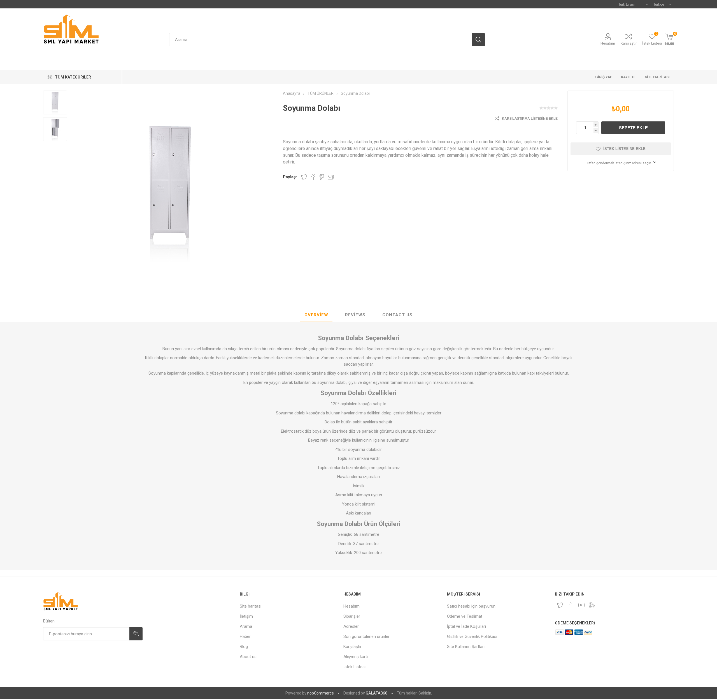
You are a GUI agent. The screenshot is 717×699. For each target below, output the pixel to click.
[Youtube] (581, 605)
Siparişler (351, 616)
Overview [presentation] (316, 314)
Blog (244, 646)
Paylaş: (290, 176)
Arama (246, 626)
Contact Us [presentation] (397, 314)
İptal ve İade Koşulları (466, 626)
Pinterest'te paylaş (322, 177)
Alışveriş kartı (355, 656)
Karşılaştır (629, 43)
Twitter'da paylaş (304, 177)
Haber (245, 636)
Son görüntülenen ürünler (366, 636)
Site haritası (250, 606)
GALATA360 (376, 693)
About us (248, 656)
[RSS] (592, 605)
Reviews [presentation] (355, 314)
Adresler (351, 626)
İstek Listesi (354, 666)
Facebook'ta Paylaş (313, 177)
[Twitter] (560, 605)
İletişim (246, 616)
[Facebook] (570, 605)
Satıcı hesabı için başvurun (471, 606)
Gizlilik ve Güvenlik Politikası (472, 636)
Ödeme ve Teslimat (464, 616)
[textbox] (320, 39)
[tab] (316, 315)
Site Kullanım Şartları (466, 646)
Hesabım (607, 43)
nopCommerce (320, 693)
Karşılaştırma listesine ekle (530, 119)
